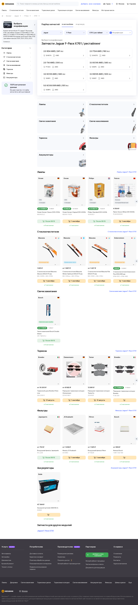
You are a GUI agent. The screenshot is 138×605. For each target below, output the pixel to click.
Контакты (117, 560)
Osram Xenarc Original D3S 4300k (74, 213)
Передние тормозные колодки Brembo (124, 393)
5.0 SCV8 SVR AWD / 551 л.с (55, 85)
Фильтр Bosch (118, 452)
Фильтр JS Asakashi (69, 452)
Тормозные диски (44, 583)
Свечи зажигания (27, 583)
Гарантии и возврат (36, 557)
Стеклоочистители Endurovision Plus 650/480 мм (124, 274)
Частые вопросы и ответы (95, 564)
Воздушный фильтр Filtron (97, 452)
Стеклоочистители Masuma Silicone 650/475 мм (46, 274)
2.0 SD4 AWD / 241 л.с (53, 51)
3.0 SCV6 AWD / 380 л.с (54, 74)
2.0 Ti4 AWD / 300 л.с (53, 62)
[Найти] (29, 48)
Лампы (4, 583)
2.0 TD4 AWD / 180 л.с (100, 51)
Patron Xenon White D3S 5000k (124, 213)
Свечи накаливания (80, 583)
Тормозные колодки (61, 583)
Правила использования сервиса (38, 568)
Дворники (14, 583)
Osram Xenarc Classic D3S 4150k (48, 213)
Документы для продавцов (95, 567)
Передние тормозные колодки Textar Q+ (99, 393)
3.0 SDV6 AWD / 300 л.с (100, 74)
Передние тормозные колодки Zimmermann (73, 393)
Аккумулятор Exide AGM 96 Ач (47, 509)
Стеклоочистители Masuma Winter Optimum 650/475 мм (72, 274)
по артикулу (80, 24)
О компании (118, 553)
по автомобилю (67, 24)
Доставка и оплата (36, 553)
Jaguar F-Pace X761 (45, 531)
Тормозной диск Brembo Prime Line (47, 393)
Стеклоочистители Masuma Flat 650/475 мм (99, 274)
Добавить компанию (91, 4)
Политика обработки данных (40, 560)
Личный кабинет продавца (95, 561)
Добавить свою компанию (98, 554)
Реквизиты (117, 557)
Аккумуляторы (96, 583)
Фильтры (108, 583)
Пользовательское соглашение (40, 563)
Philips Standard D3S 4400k (97, 213)
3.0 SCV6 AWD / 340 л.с (100, 62)
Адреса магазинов (120, 563)
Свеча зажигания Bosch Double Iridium (48, 334)
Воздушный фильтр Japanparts (48, 452)
